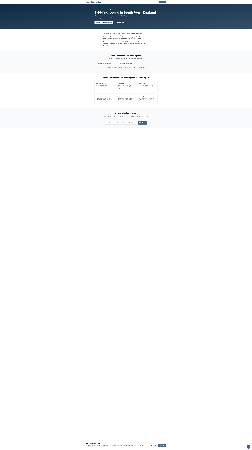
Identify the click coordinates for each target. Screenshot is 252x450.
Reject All (153, 445)
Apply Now (162, 2)
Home (109, 2)
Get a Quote (142, 122)
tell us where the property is (140, 67)
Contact (154, 2)
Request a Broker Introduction (104, 22)
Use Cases (117, 2)
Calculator (131, 2)
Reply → (232, 441)
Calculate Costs (120, 22)
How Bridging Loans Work (113, 122)
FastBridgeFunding (93, 2)
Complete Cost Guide (129, 122)
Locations (100, 9)
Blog (124, 2)
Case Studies (146, 2)
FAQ (138, 2)
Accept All (162, 445)
